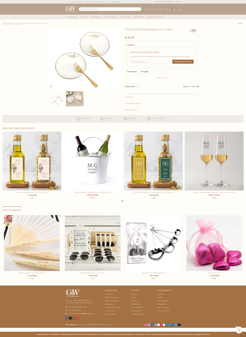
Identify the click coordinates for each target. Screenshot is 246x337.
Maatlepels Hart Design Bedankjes (153, 273)
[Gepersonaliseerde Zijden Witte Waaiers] (32, 243)
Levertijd (159, 297)
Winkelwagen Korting (137, 314)
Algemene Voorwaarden (112, 301)
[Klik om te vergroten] (51, 86)
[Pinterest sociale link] (193, 86)
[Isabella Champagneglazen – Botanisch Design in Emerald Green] (214, 161)
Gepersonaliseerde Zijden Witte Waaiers (32, 273)
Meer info (226, 333)
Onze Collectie (109, 311)
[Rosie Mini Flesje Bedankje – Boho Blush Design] (31, 161)
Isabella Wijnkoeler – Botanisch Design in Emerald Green (92, 192)
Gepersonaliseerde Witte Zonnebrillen (92, 273)
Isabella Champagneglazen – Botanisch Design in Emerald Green (214, 192)
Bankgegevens (109, 304)
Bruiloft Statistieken (137, 307)
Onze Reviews (135, 304)
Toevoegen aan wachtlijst (183, 61)
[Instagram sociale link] (73, 318)
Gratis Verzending (162, 307)
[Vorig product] (238, 23)
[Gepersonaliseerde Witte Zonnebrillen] (93, 243)
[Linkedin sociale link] (195, 86)
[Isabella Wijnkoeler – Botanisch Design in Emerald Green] (92, 161)
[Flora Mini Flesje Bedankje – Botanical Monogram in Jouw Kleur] (153, 161)
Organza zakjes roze (214, 273)
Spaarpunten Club (136, 311)
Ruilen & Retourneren (111, 297)
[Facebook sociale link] (188, 86)
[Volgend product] (242, 23)
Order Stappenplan (163, 301)
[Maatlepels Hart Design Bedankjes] (153, 243)
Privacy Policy (109, 294)
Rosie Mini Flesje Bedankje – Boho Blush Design (31, 192)
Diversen (18, 23)
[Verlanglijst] (166, 9)
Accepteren (237, 333)
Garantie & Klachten (163, 311)
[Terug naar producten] (240, 23)
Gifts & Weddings (8, 23)
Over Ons (134, 294)
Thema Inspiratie (110, 314)
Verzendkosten (161, 304)
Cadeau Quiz (135, 301)
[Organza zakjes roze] (214, 243)
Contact (133, 297)
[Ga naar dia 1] (122, 201)
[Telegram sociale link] (198, 86)
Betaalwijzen (161, 294)
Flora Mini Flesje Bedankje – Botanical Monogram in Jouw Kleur (153, 192)
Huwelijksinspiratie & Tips (112, 307)
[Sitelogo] (70, 9)
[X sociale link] (190, 86)
